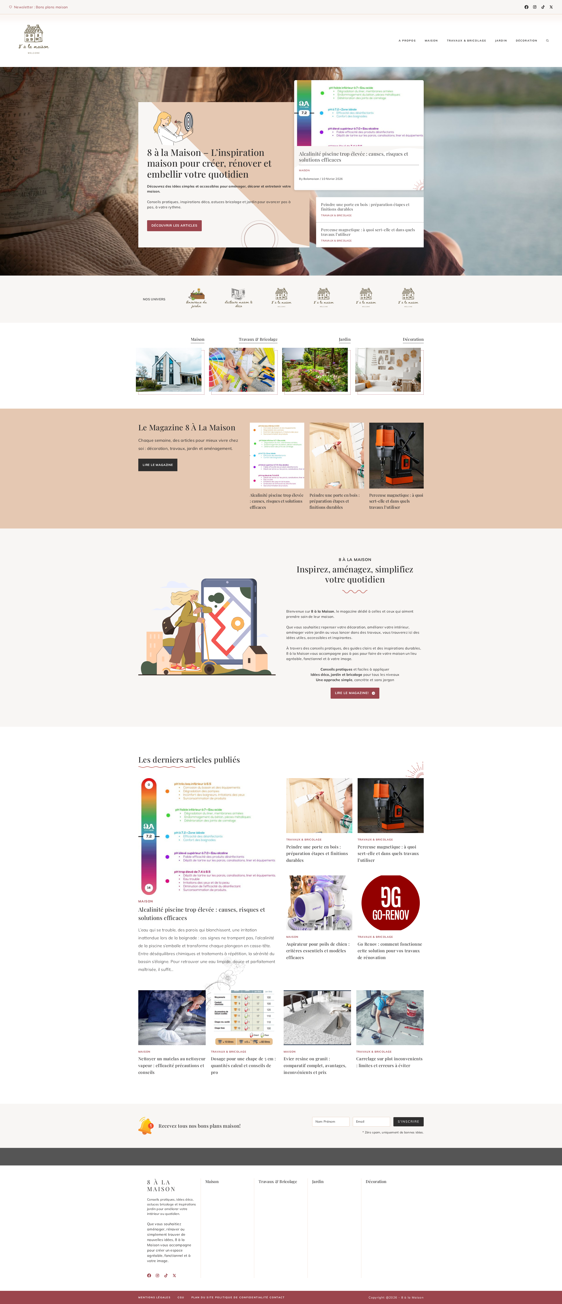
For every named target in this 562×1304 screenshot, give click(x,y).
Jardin (501, 40)
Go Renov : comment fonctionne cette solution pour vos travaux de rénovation (390, 950)
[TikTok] (543, 7)
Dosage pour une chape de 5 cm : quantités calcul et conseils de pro (243, 1065)
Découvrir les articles (174, 225)
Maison (431, 40)
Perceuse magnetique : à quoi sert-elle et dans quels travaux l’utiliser (368, 232)
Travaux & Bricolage (466, 40)
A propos (407, 40)
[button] (547, 40)
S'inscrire (408, 1122)
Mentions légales (154, 1297)
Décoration (526, 40)
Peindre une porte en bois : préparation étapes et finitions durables (365, 206)
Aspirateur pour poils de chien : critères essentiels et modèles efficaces (317, 950)
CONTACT (277, 1297)
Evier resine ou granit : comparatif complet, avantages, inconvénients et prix (315, 1065)
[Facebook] (526, 7)
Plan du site (202, 1297)
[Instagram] (535, 7)
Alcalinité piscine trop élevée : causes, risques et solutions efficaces (353, 156)
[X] (551, 7)
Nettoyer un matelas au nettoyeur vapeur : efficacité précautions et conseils (171, 1065)
